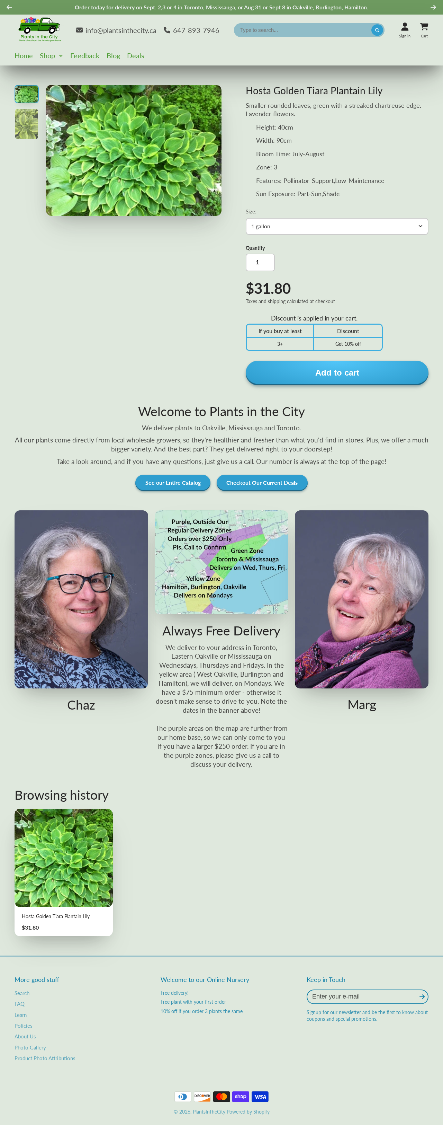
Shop (47, 55)
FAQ (20, 1004)
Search (22, 993)
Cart (424, 30)
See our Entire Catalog (173, 482)
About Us (25, 1036)
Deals (135, 55)
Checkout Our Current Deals (262, 482)
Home (24, 55)
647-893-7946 (196, 30)
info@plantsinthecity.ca (120, 30)
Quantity (255, 248)
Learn (21, 1015)
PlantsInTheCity (209, 1112)
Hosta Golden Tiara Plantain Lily (64, 873)
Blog (113, 55)
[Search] (377, 30)
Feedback (84, 55)
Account (404, 30)
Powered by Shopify (248, 1112)
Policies (24, 1025)
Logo (40, 30)
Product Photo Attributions (45, 1058)
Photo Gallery (30, 1047)
